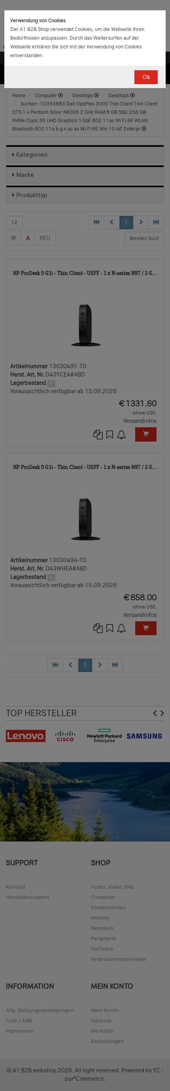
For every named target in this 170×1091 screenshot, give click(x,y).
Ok (146, 77)
